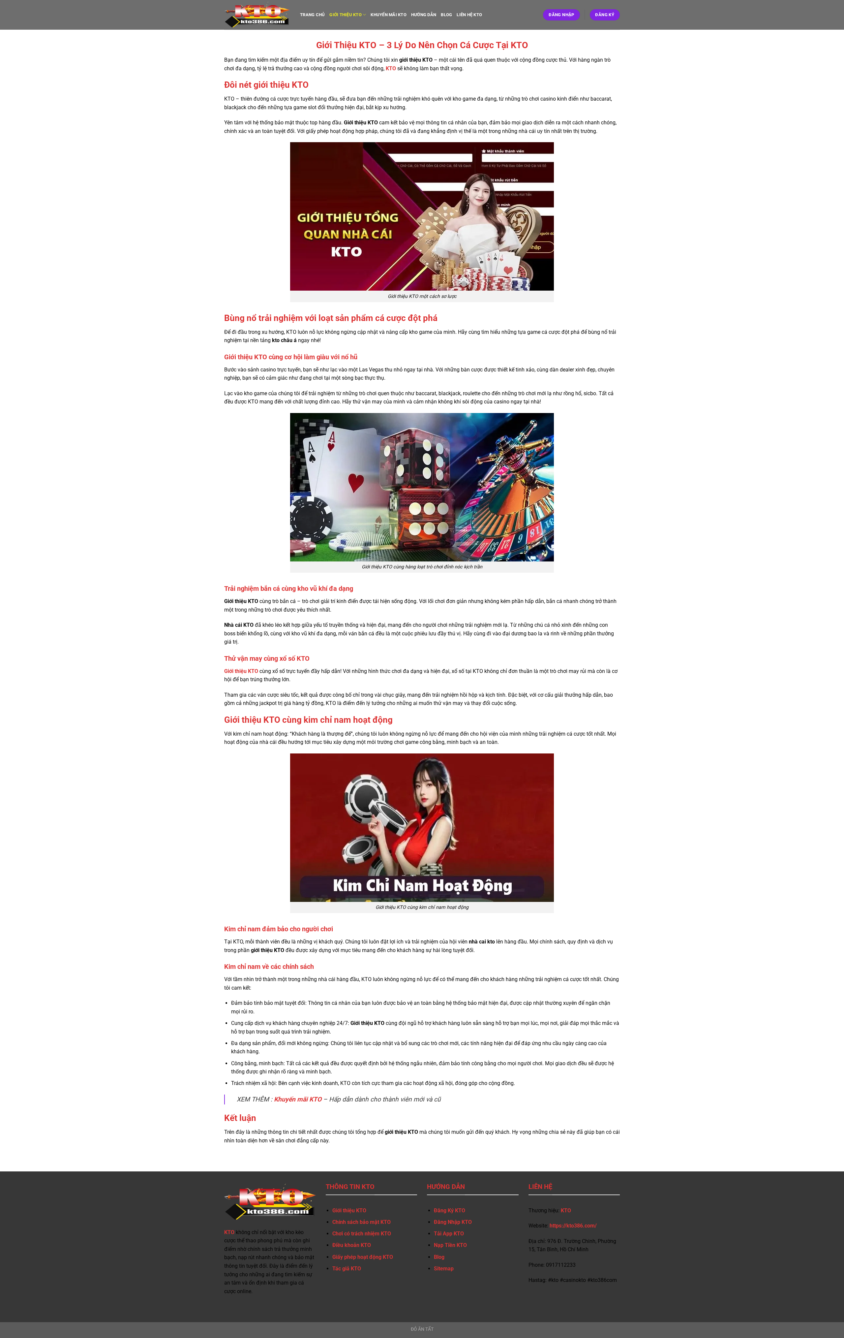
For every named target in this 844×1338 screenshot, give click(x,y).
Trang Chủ (312, 14)
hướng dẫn (423, 14)
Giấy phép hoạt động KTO (362, 1257)
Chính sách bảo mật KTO (361, 1222)
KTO (391, 68)
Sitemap (444, 1268)
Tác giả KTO (346, 1268)
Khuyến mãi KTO (389, 14)
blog (446, 14)
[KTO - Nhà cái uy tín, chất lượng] (257, 15)
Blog (439, 1257)
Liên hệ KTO (469, 14)
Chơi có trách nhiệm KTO (361, 1233)
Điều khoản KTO (351, 1245)
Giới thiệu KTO (345, 14)
